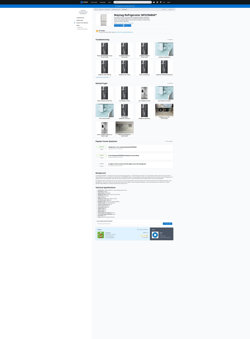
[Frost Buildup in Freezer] (124, 93)
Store (109, 2)
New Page (171, 39)
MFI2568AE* (124, 9)
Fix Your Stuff (94, 2)
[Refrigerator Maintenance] (144, 110)
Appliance (101, 9)
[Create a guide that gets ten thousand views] (141, 236)
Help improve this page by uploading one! (124, 32)
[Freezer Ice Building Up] (144, 67)
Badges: (145, 232)
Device (96, 9)
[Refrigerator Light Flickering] (105, 67)
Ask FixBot (166, 223)
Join (164, 2)
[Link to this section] (95, 173)
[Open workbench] (154, 2)
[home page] (84, 2)
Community (102, 2)
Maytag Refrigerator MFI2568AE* (83, 12)
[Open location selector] (157, 2)
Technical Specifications (82, 29)
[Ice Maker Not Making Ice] (164, 49)
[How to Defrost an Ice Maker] (164, 93)
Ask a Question (170, 141)
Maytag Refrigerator (116, 9)
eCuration (120, 23)
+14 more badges (145, 237)
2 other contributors (143, 229)
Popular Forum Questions (82, 22)
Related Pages (79, 20)
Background (79, 27)
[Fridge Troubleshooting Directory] (105, 93)
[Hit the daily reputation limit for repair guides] (147, 236)
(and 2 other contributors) (127, 23)
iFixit (161, 233)
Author (100, 229)
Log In (168, 2)
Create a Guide (119, 25)
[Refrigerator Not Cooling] (124, 67)
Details (78, 25)
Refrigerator (107, 9)
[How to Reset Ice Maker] (105, 110)
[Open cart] (160, 2)
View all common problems (102, 77)
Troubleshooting (80, 17)
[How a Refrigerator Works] (144, 93)
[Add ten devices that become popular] (144, 236)
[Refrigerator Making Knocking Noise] (164, 67)
